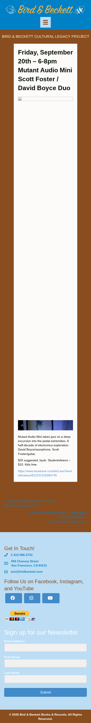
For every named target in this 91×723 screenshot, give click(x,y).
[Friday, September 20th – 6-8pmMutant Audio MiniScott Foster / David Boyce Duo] (45, 255)
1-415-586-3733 (22, 555)
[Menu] (45, 22)
